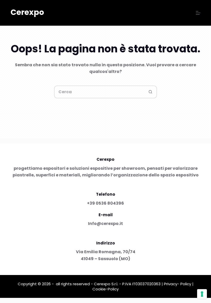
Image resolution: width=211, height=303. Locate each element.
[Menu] (198, 13)
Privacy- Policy (177, 284)
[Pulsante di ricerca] (150, 92)
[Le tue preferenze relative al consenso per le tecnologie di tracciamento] (202, 294)
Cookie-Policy (105, 289)
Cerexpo (27, 12)
